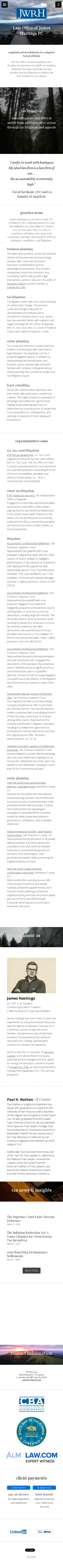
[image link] (31, 1456)
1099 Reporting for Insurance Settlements (27, 1254)
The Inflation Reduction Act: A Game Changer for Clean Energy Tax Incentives (29, 1236)
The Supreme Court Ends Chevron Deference (30, 1219)
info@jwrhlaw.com (31, 1379)
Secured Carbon (16, 283)
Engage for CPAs (19, 1067)
